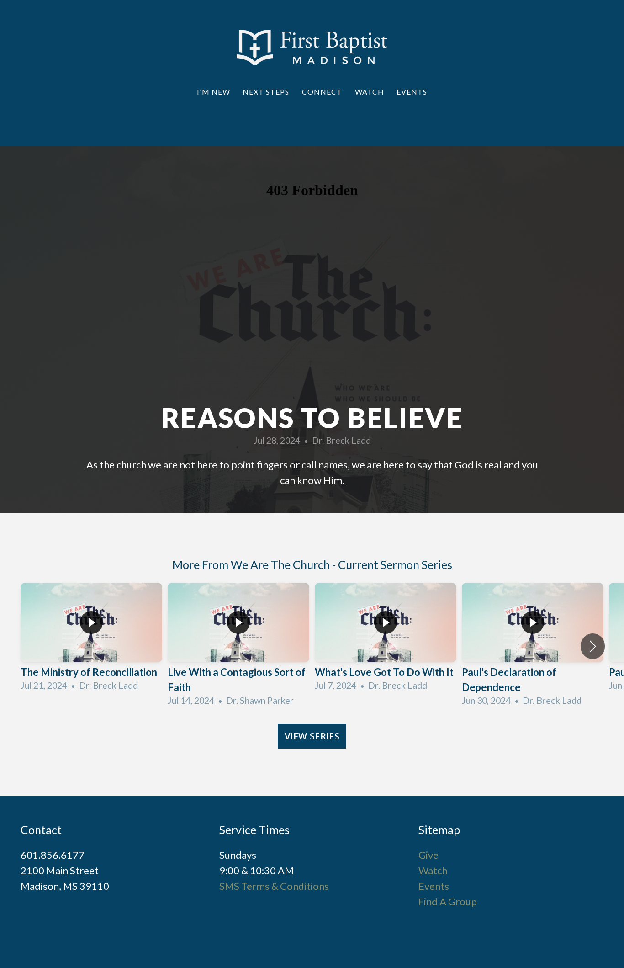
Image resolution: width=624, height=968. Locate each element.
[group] (91, 639)
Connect (323, 91)
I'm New (214, 91)
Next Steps (267, 91)
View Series (312, 736)
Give (428, 855)
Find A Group (447, 901)
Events (412, 91)
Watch (370, 91)
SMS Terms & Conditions (274, 886)
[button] (593, 646)
